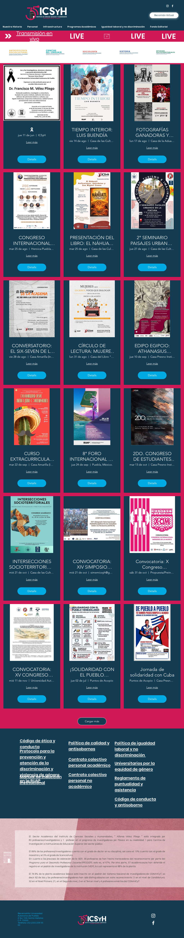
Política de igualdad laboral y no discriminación (135, 749)
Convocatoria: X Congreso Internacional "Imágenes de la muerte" (152, 564)
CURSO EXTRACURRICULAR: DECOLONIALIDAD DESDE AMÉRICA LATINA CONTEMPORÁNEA (32, 456)
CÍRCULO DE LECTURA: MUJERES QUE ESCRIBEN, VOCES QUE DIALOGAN (92, 348)
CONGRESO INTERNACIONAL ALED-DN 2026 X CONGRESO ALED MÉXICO (31, 240)
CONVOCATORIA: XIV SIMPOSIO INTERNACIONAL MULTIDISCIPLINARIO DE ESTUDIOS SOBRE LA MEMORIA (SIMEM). (92, 564)
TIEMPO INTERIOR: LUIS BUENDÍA (92, 132)
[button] (52, 27)
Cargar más (92, 721)
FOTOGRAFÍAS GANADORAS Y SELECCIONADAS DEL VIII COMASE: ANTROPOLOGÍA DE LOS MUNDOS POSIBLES (152, 132)
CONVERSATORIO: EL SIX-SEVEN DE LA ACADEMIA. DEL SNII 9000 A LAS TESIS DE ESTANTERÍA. (31, 348)
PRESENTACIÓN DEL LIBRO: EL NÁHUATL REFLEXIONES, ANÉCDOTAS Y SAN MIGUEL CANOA (92, 240)
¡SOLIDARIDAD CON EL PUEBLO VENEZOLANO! (92, 672)
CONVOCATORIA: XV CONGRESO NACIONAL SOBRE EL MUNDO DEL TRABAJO (32, 672)
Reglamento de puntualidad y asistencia (130, 784)
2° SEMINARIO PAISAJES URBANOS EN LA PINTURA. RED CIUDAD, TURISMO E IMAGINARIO (152, 240)
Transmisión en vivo (34, 36)
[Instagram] (167, 6)
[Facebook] (172, 6)
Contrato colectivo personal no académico (87, 780)
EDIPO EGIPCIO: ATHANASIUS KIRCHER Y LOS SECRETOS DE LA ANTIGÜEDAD (152, 348)
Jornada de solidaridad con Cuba (152, 672)
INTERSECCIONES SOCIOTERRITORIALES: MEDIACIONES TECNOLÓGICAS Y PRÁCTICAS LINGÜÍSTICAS (31, 564)
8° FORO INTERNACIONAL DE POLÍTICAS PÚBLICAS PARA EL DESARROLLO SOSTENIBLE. (92, 456)
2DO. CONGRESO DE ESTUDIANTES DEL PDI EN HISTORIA (152, 456)
